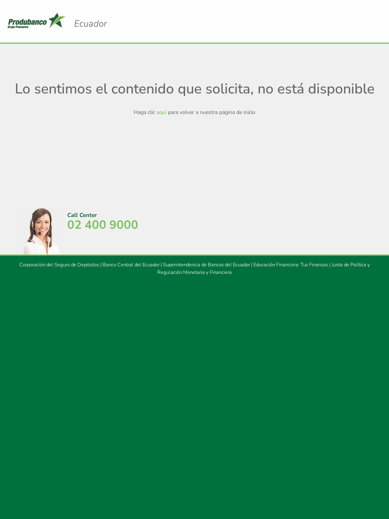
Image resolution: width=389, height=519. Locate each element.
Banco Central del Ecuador (131, 264)
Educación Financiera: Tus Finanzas (290, 264)
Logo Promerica (90, 23)
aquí (161, 112)
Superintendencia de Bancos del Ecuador (206, 264)
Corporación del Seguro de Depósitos (59, 264)
